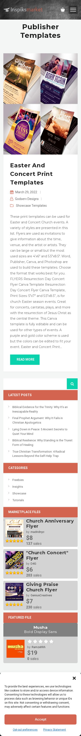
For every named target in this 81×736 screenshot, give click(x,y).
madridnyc (37, 532)
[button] (74, 677)
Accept (40, 719)
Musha (40, 629)
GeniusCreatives (41, 595)
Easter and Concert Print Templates (31, 174)
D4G (33, 563)
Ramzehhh (38, 647)
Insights (17, 486)
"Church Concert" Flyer (47, 555)
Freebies (18, 480)
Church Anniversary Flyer (50, 523)
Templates (39, 205)
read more (25, 359)
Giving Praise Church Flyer (42, 587)
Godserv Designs (27, 199)
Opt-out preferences (25, 729)
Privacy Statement (54, 729)
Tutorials (18, 500)
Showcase (23, 205)
